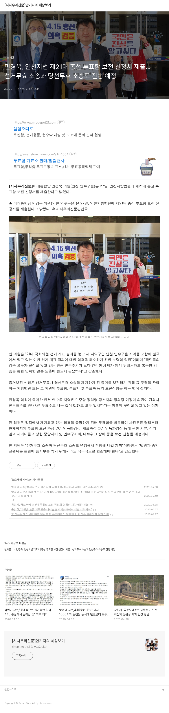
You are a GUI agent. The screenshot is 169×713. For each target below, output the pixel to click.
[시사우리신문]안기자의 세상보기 (27, 5)
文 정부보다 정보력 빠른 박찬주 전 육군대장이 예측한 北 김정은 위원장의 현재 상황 (60, 514)
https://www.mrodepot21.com (34, 122)
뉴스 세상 (17, 479)
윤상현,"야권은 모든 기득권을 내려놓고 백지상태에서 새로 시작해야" (51, 509)
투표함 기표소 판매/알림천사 (38, 160)
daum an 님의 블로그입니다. (29, 647)
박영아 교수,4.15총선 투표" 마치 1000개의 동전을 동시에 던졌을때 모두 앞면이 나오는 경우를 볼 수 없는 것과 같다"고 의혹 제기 (75, 493)
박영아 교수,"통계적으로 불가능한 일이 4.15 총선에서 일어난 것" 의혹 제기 (55, 487)
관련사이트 (10, 689)
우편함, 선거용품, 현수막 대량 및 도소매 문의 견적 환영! (57, 135)
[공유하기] (25, 465)
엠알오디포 (23, 128)
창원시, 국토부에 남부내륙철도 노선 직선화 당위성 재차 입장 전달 (49, 504)
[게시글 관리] (31, 465)
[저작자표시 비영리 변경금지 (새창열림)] (61, 465)
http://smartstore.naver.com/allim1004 (40, 154)
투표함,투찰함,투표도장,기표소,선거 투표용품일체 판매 (56, 166)
